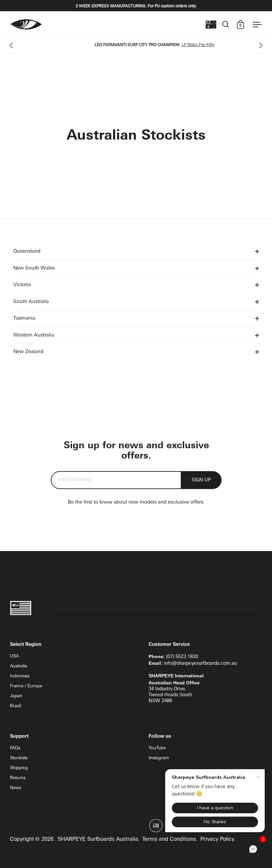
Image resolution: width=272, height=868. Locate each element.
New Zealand (28, 351)
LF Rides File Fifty (182, 45)
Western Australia (33, 335)
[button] (253, 849)
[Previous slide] (12, 45)
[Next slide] (259, 45)
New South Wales (34, 268)
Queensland (26, 251)
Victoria (22, 284)
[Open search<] (225, 24)
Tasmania (24, 318)
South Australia (31, 301)
